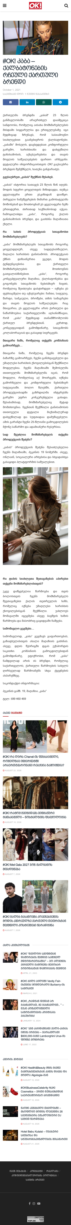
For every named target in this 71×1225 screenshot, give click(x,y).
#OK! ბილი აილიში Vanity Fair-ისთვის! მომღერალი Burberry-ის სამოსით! (43, 984)
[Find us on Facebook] (29, 1204)
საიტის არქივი (35, 1179)
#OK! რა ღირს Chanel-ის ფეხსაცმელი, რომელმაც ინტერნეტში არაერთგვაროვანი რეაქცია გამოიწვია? (33, 761)
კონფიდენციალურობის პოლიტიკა (34, 1175)
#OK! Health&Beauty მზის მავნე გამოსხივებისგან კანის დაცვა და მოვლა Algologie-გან (44, 1071)
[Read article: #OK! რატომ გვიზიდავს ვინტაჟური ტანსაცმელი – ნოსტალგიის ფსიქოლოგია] (35, 792)
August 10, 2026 (13, 822)
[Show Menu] (4, 5)
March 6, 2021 (30, 993)
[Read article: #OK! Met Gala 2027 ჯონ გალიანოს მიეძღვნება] (35, 844)
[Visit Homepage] (35, 5)
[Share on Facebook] (11, 102)
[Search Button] (66, 5)
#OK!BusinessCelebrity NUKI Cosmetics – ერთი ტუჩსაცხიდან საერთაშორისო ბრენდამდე (42, 1091)
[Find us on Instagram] (34, 1204)
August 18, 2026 (31, 1080)
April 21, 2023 (30, 973)
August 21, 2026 (31, 1144)
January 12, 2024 (32, 1021)
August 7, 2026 (12, 874)
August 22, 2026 (13, 770)
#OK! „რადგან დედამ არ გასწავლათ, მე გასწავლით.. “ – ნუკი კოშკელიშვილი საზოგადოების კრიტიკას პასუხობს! (42, 1008)
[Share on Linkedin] (27, 102)
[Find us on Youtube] (38, 1204)
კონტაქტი (36, 1171)
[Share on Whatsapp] (44, 102)
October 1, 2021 (11, 89)
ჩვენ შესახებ (18, 1171)
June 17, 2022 (30, 1044)
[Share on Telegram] (60, 102)
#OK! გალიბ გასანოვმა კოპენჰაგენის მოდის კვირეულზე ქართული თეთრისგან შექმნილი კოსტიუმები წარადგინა (34, 921)
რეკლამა (52, 1171)
